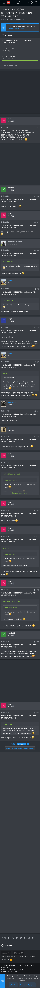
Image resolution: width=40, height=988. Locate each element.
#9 (38, 436)
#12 (37, 537)
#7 (38, 362)
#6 (38, 327)
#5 (38, 289)
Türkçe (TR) (19, 953)
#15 (37, 713)
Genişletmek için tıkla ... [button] (20, 493)
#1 (38, 127)
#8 (38, 411)
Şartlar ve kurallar (17, 956)
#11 (38, 511)
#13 (37, 590)
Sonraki (20, 744)
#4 (38, 250)
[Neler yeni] (32, 2)
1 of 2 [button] (13, 744)
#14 (37, 642)
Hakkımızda (6, 956)
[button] (3, 3)
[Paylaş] (35, 127)
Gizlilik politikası (29, 956)
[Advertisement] (20, 92)
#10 (37, 462)
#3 (38, 222)
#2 (38, 196)
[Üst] (8, 959)
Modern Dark (6, 953)
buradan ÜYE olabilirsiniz (16, 28)
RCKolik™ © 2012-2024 (9, 971)
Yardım (4, 960)
